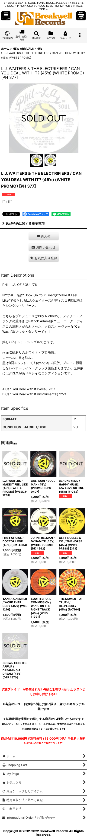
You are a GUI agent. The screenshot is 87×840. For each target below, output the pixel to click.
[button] (5, 15)
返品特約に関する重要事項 (25, 223)
